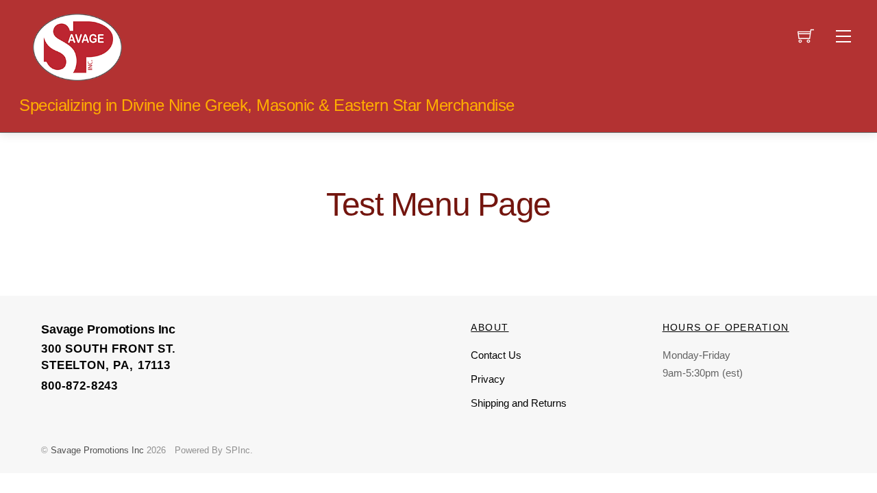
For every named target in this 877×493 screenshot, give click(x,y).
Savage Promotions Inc (97, 450)
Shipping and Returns (519, 403)
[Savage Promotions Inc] (77, 46)
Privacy (488, 379)
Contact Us (496, 355)
